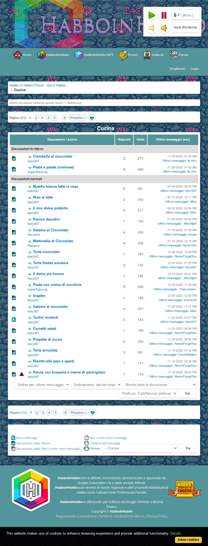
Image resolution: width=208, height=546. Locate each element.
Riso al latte (43, 197)
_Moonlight (190, 223)
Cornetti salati (44, 328)
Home (27, 54)
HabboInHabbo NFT (98, 54)
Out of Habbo (56, 85)
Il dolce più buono (48, 273)
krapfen (39, 295)
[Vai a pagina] (92, 117)
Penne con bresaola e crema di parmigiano (69, 372)
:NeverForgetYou (185, 256)
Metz (193, 201)
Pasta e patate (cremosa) (53, 167)
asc (186, 139)
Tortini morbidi (45, 317)
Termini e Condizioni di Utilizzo (122, 516)
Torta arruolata (45, 350)
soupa (192, 234)
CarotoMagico (187, 354)
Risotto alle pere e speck (53, 360)
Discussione (56, 139)
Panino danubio (46, 219)
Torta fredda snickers (50, 262)
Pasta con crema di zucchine (57, 284)
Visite (140, 139)
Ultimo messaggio (169, 139)
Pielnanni (33, 245)
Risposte (124, 139)
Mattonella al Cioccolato (53, 240)
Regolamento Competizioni (76, 516)
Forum (183, 54)
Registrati (177, 68)
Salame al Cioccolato (51, 229)
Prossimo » (77, 117)
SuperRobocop (37, 172)
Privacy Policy (157, 516)
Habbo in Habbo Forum (26, 85)
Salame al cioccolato (50, 306)
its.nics (192, 160)
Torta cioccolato (46, 251)
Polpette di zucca (47, 339)
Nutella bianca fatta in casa (55, 186)
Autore (72, 139)
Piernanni (34, 234)
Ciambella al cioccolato (52, 156)
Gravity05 (190, 300)
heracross (190, 245)
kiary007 (33, 161)
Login (194, 68)
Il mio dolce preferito (50, 207)
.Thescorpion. (187, 289)
